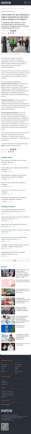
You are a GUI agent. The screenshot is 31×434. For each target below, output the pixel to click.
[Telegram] (13, 33)
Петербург (4, 366)
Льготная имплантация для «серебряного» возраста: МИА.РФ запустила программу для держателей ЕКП (22, 319)
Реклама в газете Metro (7, 391)
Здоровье (17, 366)
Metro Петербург (5, 404)
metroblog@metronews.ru (6, 418)
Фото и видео (18, 364)
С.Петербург (21, 8)
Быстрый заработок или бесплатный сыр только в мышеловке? (22, 290)
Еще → (16, 260)
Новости (3, 248)
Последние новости (8, 206)
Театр (2, 233)
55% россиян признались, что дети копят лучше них (23, 280)
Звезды (2, 241)
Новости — (15, 8)
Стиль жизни (4, 220)
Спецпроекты (4, 382)
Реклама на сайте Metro (7, 393)
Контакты (3, 397)
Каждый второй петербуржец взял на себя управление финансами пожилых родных (23, 300)
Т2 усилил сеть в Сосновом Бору (20, 326)
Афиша (3, 371)
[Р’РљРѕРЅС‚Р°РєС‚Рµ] (9, 33)
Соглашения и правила (7, 395)
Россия (2, 213)
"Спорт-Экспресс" (11, 420)
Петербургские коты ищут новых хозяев (22, 344)
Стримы (3, 380)
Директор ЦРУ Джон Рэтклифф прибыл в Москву (13, 224)
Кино (16, 373)
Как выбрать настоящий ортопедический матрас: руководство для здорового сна (22, 337)
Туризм (17, 368)
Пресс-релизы (18, 371)
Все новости (4, 364)
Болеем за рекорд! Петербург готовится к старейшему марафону (22, 309)
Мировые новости (5, 226)
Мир (2, 369)
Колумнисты (4, 384)
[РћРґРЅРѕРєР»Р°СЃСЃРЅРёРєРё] (11, 33)
